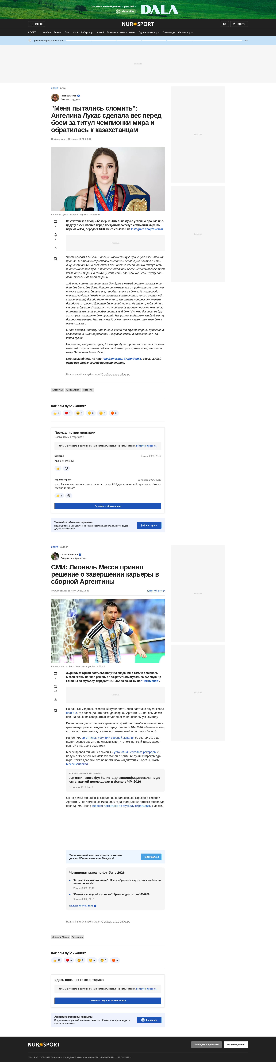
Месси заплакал (77, 764)
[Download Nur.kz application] (138, 9)
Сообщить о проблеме (206, 1044)
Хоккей (100, 32)
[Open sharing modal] (55, 248)
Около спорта (185, 32)
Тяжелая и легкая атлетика (121, 32)
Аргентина (77, 937)
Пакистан (88, 389)
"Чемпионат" (150, 681)
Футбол (47, 32)
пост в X (71, 713)
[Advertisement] (138, 64)
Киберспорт (87, 32)
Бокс (67, 32)
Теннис (57, 32)
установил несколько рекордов (135, 752)
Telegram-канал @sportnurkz (121, 358)
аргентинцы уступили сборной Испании (108, 737)
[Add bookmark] (55, 259)
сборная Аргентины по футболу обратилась (121, 805)
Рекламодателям (236, 1044)
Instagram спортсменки (147, 229)
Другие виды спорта (149, 32)
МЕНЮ (38, 24)
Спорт (32, 32)
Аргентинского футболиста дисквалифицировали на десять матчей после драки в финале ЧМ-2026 (115, 779)
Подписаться (151, 856)
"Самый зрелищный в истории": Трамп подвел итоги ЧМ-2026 (111, 894)
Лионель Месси (60, 937)
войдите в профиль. (146, 445)
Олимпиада (169, 32)
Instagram (151, 525)
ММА (75, 32)
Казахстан (57, 389)
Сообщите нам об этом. (116, 374)
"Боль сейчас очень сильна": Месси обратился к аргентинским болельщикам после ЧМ (117, 882)
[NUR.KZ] (138, 24)
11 (59, 960)
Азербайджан (73, 389)
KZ (224, 24)
